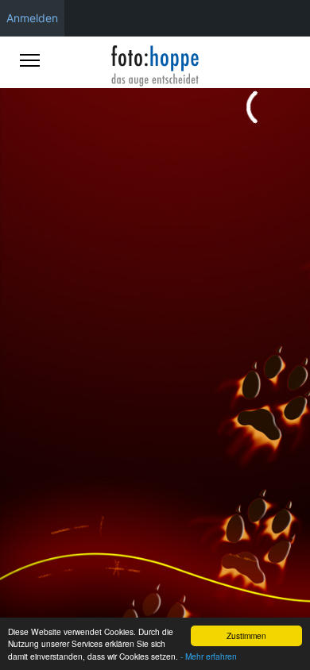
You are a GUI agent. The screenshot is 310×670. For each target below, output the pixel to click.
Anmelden (32, 18)
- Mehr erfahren (208, 656)
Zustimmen (246, 635)
